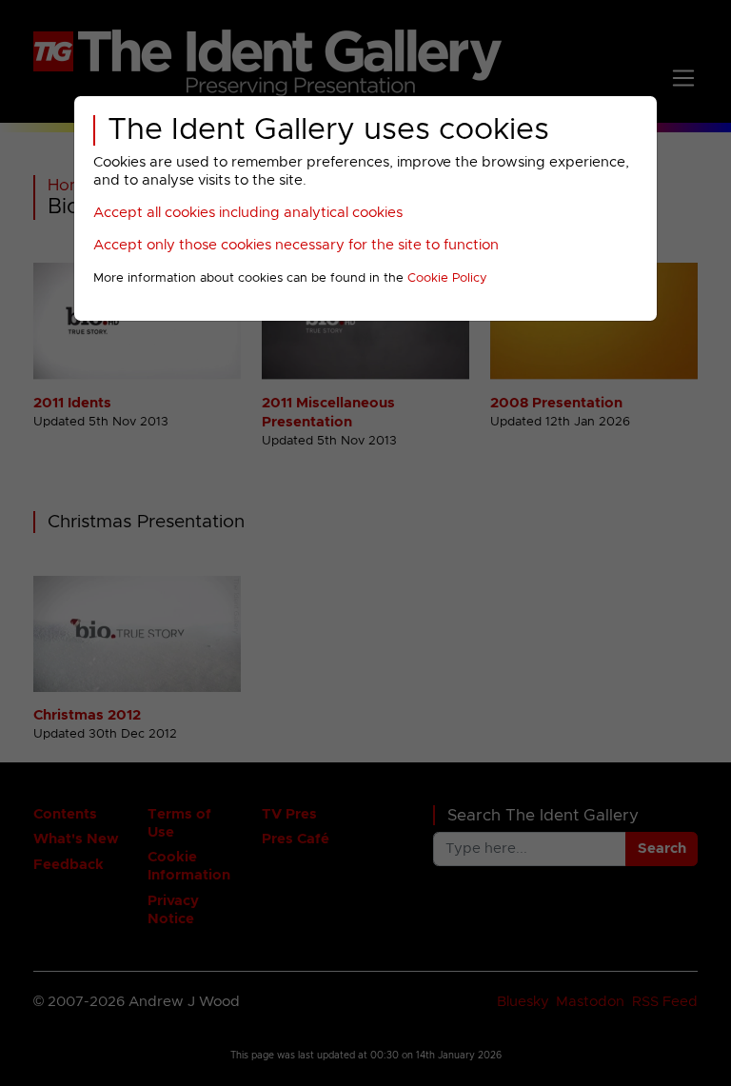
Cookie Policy (447, 278)
